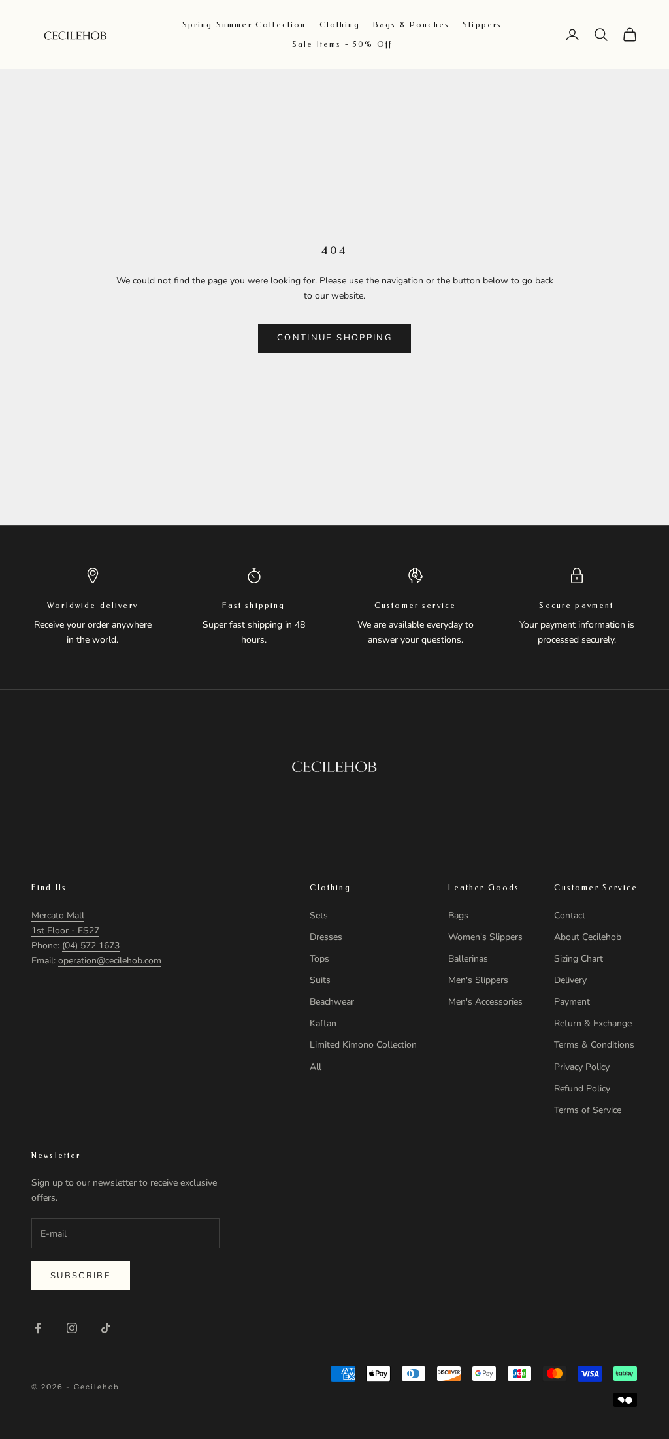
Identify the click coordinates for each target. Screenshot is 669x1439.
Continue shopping (334, 338)
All (315, 1067)
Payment (572, 1001)
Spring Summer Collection (244, 24)
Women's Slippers (485, 937)
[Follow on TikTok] (105, 1327)
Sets (319, 915)
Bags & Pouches (411, 24)
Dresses (326, 937)
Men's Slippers (478, 980)
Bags (458, 915)
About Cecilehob (587, 937)
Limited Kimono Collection (363, 1045)
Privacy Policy (582, 1067)
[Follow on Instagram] (71, 1327)
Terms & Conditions (594, 1045)
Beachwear (332, 1001)
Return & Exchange (593, 1023)
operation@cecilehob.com (109, 960)
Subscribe (80, 1276)
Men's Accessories (485, 1001)
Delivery (570, 980)
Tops (319, 958)
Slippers (482, 24)
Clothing (339, 24)
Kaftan (323, 1023)
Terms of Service (587, 1110)
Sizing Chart (578, 958)
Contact (569, 915)
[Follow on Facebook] (37, 1327)
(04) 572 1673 (91, 945)
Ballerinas (468, 958)
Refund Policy (582, 1088)
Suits (320, 980)
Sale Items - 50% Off (342, 44)
